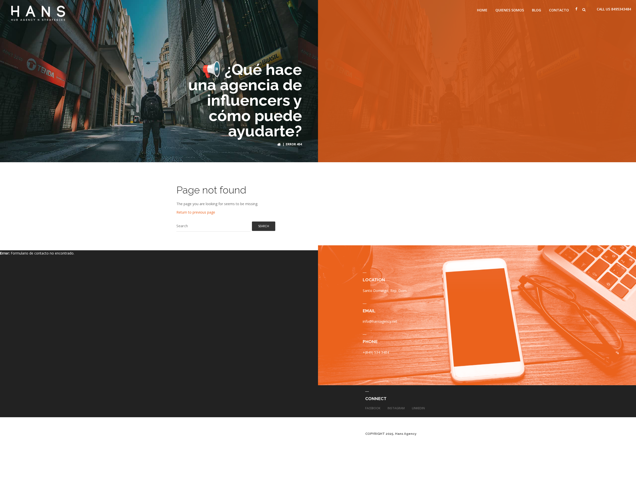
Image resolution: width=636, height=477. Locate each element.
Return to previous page (195, 212)
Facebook (372, 408)
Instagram (396, 408)
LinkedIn (418, 408)
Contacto (559, 10)
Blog (536, 10)
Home (482, 10)
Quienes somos (509, 10)
